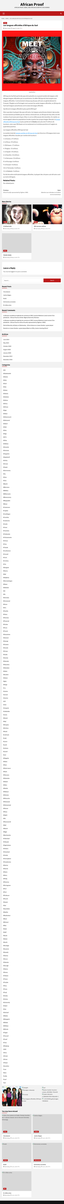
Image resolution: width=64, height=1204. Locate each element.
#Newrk (5, 828)
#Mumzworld (7, 822)
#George (5, 641)
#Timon (5, 979)
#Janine (5, 691)
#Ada (4, 387)
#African (5, 407)
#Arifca (5, 460)
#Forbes (5, 624)
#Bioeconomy (7, 497)
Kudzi (4, 298)
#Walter (5, 1016)
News (5, 23)
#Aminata (6, 450)
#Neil (4, 825)
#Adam (5, 390)
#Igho (5, 681)
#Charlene (6, 530)
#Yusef (5, 1039)
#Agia (5, 410)
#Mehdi (5, 781)
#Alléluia (5, 443)
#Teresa (5, 972)
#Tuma (5, 989)
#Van (4, 1009)
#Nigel (5, 832)
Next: (51, 192)
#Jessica (5, 698)
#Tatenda (6, 962)
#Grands (5, 648)
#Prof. (5, 892)
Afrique (5, 1062)
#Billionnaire (7, 494)
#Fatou (5, 614)
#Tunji (5, 992)
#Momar (5, 808)
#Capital (5, 510)
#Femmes (6, 617)
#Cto (4, 564)
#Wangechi (6, 1019)
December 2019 (7, 356)
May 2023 (6, 343)
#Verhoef (6, 1012)
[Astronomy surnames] (47, 1152)
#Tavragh (5, 965)
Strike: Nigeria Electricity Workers (29, 317)
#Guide (5, 654)
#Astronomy (6, 470)
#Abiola (5, 377)
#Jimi (4, 704)
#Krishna (5, 728)
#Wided (5, 1022)
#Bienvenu (6, 487)
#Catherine (6, 520)
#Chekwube (6, 534)
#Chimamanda (7, 537)
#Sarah (5, 935)
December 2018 (7, 359)
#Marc (5, 765)
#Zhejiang (6, 1046)
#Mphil (5, 815)
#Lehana (5, 748)
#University (6, 1002)
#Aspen (5, 467)
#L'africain (6, 735)
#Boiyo (5, 504)
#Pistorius (6, 882)
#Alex (5, 430)
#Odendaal (6, 838)
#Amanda (6, 447)
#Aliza (5, 440)
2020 (4, 1049)
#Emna (5, 604)
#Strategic (6, 945)
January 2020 (7, 353)
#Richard (5, 922)
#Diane (5, 584)
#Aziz (4, 480)
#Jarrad (5, 694)
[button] (3, 13)
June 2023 (6, 339)
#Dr (4, 591)
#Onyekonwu (7, 862)
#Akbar (5, 413)
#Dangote (6, 567)
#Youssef (5, 1036)
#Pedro (5, 872)
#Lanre (5, 741)
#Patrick (5, 868)
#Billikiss (5, 490)
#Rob (4, 925)
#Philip (5, 878)
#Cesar (5, 527)
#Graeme (5, 644)
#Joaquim (6, 708)
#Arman (5, 464)
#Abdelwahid (7, 373)
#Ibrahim (5, 674)
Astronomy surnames (9, 302)
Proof (4, 1079)
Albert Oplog (7, 28)
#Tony (5, 985)
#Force (5, 627)
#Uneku (5, 995)
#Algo (5, 433)
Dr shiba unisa (7, 305)
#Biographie (6, 500)
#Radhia (5, 912)
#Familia (5, 611)
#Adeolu (5, 393)
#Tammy (5, 955)
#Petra (5, 875)
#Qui (4, 905)
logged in (13, 271)
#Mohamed (6, 801)
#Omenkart (6, 852)
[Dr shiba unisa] (16, 1181)
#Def (4, 574)
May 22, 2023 (14, 228)
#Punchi (5, 898)
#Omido (5, 855)
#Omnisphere (7, 858)
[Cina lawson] (16, 1124)
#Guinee (5, 658)
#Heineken (6, 668)
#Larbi (5, 745)
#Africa (5, 403)
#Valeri (5, 1006)
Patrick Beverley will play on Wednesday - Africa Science (19, 325)
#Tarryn (5, 959)
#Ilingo (5, 684)
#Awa (5, 477)
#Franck (5, 631)
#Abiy (5, 380)
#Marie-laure (7, 768)
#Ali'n (5, 437)
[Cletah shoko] (16, 243)
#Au (4, 474)
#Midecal (5, 791)
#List (4, 755)
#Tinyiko (5, 982)
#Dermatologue (7, 581)
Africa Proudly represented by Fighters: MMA (33, 322)
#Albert (5, 423)
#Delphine (6, 577)
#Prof (4, 888)
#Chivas (5, 540)
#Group (5, 651)
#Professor (6, 895)
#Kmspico (6, 724)
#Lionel (5, 751)
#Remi (5, 919)
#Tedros (5, 969)
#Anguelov (6, 454)
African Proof (32, 4)
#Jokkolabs (6, 711)
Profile (5, 1076)
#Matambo (6, 778)
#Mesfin (5, 788)
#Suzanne (6, 949)
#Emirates (6, 597)
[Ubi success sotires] (47, 214)
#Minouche (6, 798)
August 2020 (7, 349)
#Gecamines (6, 634)
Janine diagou (7, 295)
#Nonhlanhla (7, 835)
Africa (5, 1052)
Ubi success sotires (40, 226)
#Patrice (5, 865)
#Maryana (6, 775)
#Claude (5, 547)
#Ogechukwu (7, 845)
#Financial (6, 621)
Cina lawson (6, 291)
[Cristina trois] (16, 214)
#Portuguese (7, 885)
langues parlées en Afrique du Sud (27, 133)
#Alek (5, 427)
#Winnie (5, 1029)
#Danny (5, 571)
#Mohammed (7, 805)
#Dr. (4, 594)
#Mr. (4, 818)
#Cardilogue (6, 514)
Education (6, 1066)
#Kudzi (5, 731)
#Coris (5, 557)
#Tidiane (5, 975)
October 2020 (7, 346)
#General (5, 638)
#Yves (5, 1042)
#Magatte (6, 758)
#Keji (4, 721)
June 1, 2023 (14, 1138)
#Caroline (6, 517)
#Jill (4, 701)
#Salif (4, 932)
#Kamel (5, 718)
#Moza (5, 811)
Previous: (15, 191)
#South (5, 942)
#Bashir (5, 484)
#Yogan (5, 1032)
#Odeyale (6, 842)
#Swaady (5, 952)
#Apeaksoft (6, 457)
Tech (4, 1082)
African (5, 1059)
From (4, 1069)
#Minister (6, 795)
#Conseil (5, 554)
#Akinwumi (6, 420)
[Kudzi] (16, 1152)
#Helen (5, 671)
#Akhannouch (7, 417)
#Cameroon (6, 507)
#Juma (5, 714)
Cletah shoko (7, 255)
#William (5, 1026)
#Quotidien (6, 909)
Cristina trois (7, 226)
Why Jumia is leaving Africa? (40, 328)
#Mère (5, 785)
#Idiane (5, 678)
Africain (5, 1056)
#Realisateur (6, 915)
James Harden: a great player (45, 325)
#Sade (5, 929)
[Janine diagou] (47, 1124)
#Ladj (4, 738)
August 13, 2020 (16, 28)
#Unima (5, 999)
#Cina (5, 544)
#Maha (5, 761)
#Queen (5, 902)
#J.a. (4, 688)
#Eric (4, 607)
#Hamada (6, 661)
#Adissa (5, 400)
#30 (4, 370)
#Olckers (5, 848)
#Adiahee (6, 397)
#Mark (5, 771)
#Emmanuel (6, 601)
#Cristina (5, 561)
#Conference (7, 551)
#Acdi (5, 383)
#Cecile (5, 524)
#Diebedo (6, 587)
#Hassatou (6, 664)
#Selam (5, 939)
